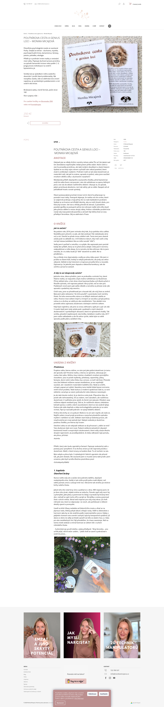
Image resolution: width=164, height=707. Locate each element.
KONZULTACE (27, 672)
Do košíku (45, 123)
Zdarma (26, 681)
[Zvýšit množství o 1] (29, 122)
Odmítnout (92, 694)
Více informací (79, 698)
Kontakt (26, 669)
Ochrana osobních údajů (30, 689)
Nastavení (60, 703)
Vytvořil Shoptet (136, 702)
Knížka (125, 141)
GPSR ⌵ (57, 142)
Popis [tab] (26, 140)
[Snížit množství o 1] (29, 124)
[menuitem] (58, 26)
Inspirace (26, 679)
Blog (25, 674)
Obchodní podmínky (29, 686)
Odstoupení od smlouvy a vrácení (32, 691)
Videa (25, 677)
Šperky (25, 684)
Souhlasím (104, 694)
